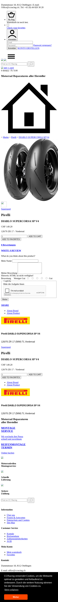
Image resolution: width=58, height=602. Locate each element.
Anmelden (12, 39)
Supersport (6, 209)
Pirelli (13, 137)
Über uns (11, 515)
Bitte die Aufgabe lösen (13, 284)
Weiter (4, 299)
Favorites (11, 554)
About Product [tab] (13, 313)
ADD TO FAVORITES (11, 239)
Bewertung (6, 278)
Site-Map (11, 522)
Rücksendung (13, 536)
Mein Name (6, 261)
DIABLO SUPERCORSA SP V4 (34, 137)
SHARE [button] (5, 305)
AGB (9, 541)
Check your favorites (16, 28)
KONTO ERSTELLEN (28, 48)
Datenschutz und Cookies (18, 520)
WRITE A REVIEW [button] (11, 250)
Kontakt (10, 534)
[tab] (29, 245)
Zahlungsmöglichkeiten (17, 539)
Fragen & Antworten (16, 517)
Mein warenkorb (14, 552)
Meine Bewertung (9, 273)
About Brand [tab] (12, 310)
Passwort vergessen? (42, 45)
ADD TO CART (35, 236)
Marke (6, 137)
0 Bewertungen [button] (8, 245)
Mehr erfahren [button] (11, 590)
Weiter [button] (16, 597)
